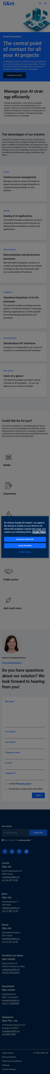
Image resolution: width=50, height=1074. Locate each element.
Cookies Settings (25, 552)
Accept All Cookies (25, 546)
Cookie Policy (39, 532)
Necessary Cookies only (25, 539)
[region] (25, 537)
